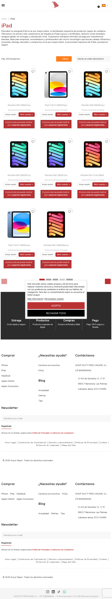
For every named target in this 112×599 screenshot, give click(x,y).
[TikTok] (58, 592)
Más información (35, 298)
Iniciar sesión (10, 114)
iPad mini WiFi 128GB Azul (19, 105)
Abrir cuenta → (26, 114)
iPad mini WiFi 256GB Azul (92, 105)
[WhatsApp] (64, 592)
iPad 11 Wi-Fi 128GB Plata (56, 105)
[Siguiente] (108, 281)
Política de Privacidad (40, 433)
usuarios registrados (21, 125)
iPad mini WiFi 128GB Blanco (56, 245)
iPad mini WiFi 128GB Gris (56, 175)
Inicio (4, 18)
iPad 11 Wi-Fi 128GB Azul (19, 245)
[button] (3, 5)
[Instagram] (47, 592)
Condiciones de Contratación (62, 433)
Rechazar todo (56, 313)
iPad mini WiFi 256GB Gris (19, 175)
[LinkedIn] (53, 592)
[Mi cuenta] (96, 5)
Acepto (56, 305)
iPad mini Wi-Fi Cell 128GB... (93, 175)
